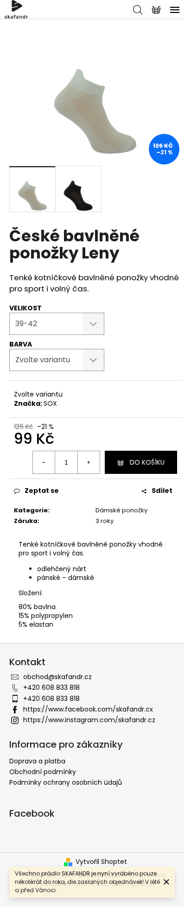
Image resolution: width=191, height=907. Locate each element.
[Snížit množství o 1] (44, 462)
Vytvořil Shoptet (101, 861)
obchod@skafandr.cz (57, 676)
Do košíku (147, 462)
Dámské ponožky (121, 510)
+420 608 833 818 (51, 687)
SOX (50, 403)
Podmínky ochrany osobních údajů (65, 782)
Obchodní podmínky (42, 771)
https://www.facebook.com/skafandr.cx (88, 709)
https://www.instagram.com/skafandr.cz (89, 719)
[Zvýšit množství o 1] (88, 462)
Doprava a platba (37, 761)
